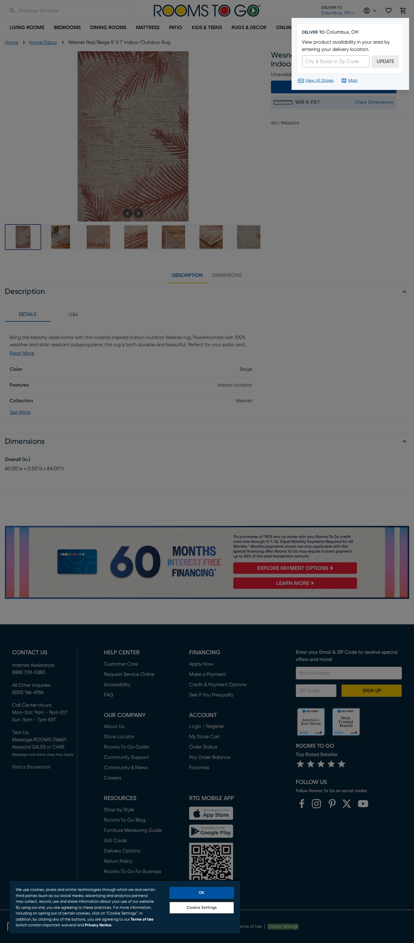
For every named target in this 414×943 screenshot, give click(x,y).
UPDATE (385, 61)
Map (352, 80)
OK (201, 893)
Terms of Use (142, 919)
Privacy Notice (98, 925)
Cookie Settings (202, 908)
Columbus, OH (342, 32)
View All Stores (319, 80)
